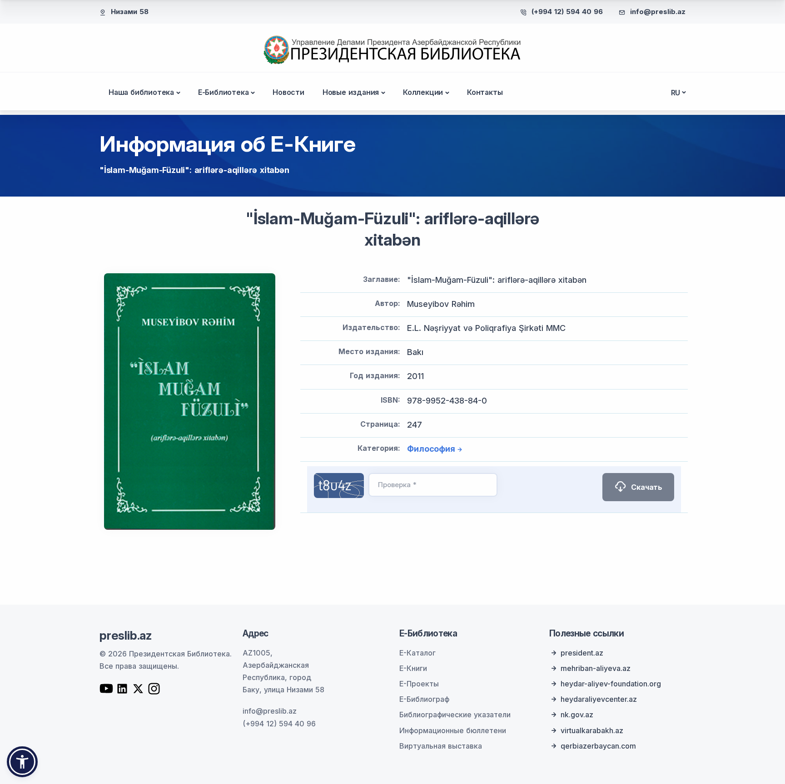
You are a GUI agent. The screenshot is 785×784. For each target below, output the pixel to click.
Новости (288, 92)
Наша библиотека (141, 92)
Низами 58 (130, 11)
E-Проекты (419, 683)
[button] (22, 762)
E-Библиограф (424, 699)
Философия (431, 449)
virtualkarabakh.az (592, 730)
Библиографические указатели (455, 714)
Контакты (484, 92)
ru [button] (676, 92)
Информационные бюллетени (452, 730)
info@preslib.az (658, 11)
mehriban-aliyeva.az (596, 668)
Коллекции (423, 92)
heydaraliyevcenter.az (599, 699)
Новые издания (351, 92)
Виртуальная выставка (440, 745)
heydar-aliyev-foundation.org (611, 683)
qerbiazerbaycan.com (598, 745)
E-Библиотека (223, 92)
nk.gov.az (577, 714)
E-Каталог (417, 652)
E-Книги (413, 668)
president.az (582, 652)
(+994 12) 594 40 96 (567, 11)
